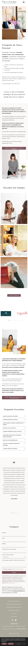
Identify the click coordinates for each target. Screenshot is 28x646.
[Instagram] (12, 620)
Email (3, 538)
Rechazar (11, 643)
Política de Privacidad (18, 569)
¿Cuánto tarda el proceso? (10, 448)
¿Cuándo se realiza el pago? (10, 419)
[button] (23, 2)
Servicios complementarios (10, 440)
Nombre (4, 532)
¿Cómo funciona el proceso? (10, 416)
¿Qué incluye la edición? (9, 428)
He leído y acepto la (13, 569)
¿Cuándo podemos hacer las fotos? (12, 431)
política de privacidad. (10, 582)
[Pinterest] (15, 620)
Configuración (18, 643)
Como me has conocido (7, 554)
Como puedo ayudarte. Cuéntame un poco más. (13, 560)
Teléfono (4, 543)
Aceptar (4, 643)
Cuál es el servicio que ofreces (9, 549)
